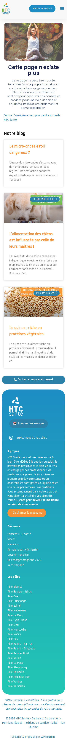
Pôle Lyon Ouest (17, 620)
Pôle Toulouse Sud (18, 677)
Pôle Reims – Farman (20, 644)
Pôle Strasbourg (17, 667)
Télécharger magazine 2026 (24, 560)
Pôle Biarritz (14, 587)
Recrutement (15, 565)
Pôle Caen (13, 596)
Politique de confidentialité (41, 723)
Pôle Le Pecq (15, 615)
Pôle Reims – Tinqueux (21, 648)
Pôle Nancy (14, 634)
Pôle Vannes (14, 681)
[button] (62, 9)
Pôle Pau (12, 639)
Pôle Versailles (16, 686)
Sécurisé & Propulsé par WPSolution (33, 737)
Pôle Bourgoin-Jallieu (19, 591)
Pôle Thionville (16, 672)
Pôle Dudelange (16, 601)
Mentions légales (12, 723)
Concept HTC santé (19, 534)
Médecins (13, 544)
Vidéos (11, 539)
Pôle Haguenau (16, 610)
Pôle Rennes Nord (18, 653)
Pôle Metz (13, 625)
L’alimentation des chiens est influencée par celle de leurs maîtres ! (31, 240)
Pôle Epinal (13, 606)
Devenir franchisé (18, 555)
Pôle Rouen (14, 658)
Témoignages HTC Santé (22, 550)
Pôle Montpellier (17, 630)
